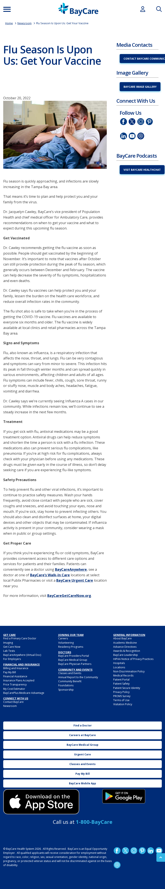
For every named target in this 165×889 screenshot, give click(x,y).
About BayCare (122, 638)
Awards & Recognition (126, 651)
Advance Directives (124, 647)
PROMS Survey (121, 696)
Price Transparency (15, 684)
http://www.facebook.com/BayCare (123, 121)
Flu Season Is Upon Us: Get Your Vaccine (62, 23)
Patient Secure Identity (126, 688)
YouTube (132, 136)
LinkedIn (123, 136)
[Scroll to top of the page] (160, 857)
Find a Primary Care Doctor (19, 638)
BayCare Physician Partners (74, 664)
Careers (63, 638)
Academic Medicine (125, 642)
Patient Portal (121, 679)
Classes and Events (69, 673)
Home (9, 23)
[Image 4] (123, 796)
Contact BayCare (13, 702)
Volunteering (66, 642)
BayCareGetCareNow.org (69, 595)
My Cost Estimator (14, 689)
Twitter (132, 121)
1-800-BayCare (94, 821)
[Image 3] (41, 802)
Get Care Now (11, 647)
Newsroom (24, 23)
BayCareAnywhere (71, 569)
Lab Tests (9, 651)
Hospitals (119, 663)
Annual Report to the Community (78, 677)
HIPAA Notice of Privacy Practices (133, 659)
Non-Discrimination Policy (129, 671)
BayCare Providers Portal (73, 656)
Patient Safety (121, 683)
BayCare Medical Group (72, 660)
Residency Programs (70, 647)
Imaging (8, 642)
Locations (119, 667)
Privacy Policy (121, 692)
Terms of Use (121, 700)
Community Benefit (69, 681)
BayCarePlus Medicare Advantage (23, 693)
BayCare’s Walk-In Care (50, 575)
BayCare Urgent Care (74, 580)
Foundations (65, 685)
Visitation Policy (122, 704)
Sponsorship (66, 689)
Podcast (140, 136)
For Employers (12, 659)
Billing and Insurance (15, 668)
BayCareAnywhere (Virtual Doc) (22, 655)
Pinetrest (149, 121)
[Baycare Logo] (78, 9)
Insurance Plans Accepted (18, 680)
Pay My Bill (9, 672)
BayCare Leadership (125, 655)
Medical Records (123, 675)
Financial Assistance (15, 676)
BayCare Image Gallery (140, 87)
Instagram (140, 121)
